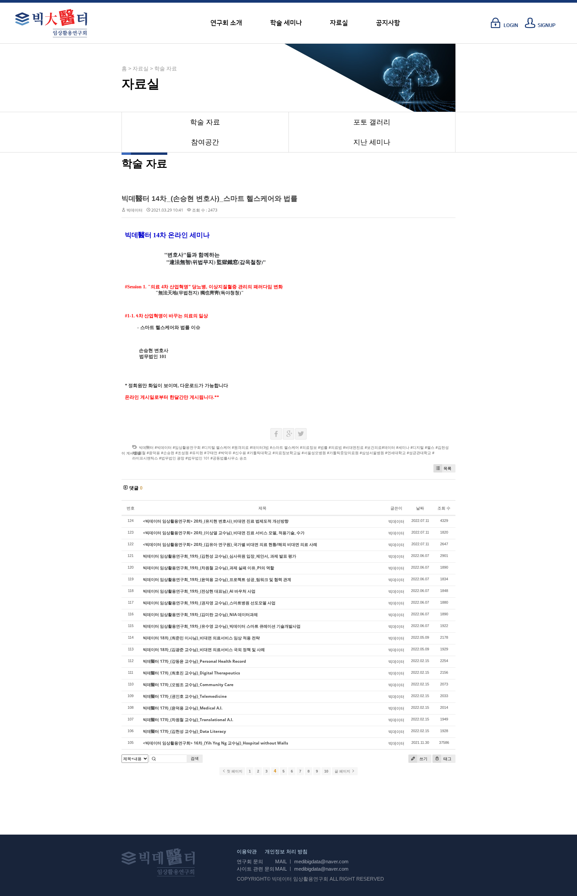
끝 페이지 (343, 771)
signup (547, 25)
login (511, 25)
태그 (446, 759)
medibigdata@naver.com (321, 861)
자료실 (339, 23)
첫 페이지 (234, 771)
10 (326, 771)
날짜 (420, 508)
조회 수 (443, 508)
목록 (447, 468)
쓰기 (422, 759)
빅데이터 (135, 210)
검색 (195, 758)
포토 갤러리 (371, 122)
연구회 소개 (226, 23)
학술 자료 (205, 122)
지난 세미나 (371, 142)
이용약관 (247, 851)
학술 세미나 (286, 23)
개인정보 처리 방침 (286, 851)
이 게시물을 (131, 453)
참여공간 (205, 142)
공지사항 (388, 23)
